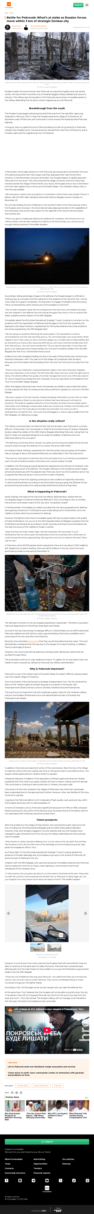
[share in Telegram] (21, 1092)
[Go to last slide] (8, 913)
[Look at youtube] (47, 1180)
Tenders (38, 1168)
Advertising (39, 1159)
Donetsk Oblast (22, 1086)
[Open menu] (87, 5)
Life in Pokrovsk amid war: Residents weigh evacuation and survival (41, 1067)
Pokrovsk (58, 1086)
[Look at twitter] (60, 1180)
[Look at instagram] (20, 1180)
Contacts (9, 1168)
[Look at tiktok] (74, 1180)
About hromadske (14, 1159)
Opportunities (40, 1164)
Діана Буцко (16, 26)
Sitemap (66, 1164)
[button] (37, 948)
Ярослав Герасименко (39, 26)
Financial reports (42, 1173)
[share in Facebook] (12, 1092)
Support (78, 5)
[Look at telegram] (33, 1180)
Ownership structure (15, 1173)
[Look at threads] (87, 1180)
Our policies (68, 1159)
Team (7, 1164)
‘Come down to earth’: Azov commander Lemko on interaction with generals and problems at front (46, 1074)
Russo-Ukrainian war (41, 1086)
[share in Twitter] (16, 1092)
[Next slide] (85, 913)
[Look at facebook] (6, 1180)
